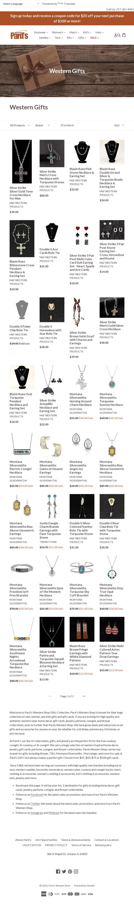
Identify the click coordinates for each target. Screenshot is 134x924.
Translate (69, 3)
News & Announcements (75, 839)
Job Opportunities (46, 839)
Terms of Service (81, 845)
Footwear (42, 32)
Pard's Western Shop (59, 885)
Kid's (88, 32)
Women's (59, 32)
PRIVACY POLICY (56, 845)
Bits (71, 37)
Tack (60, 37)
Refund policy (103, 845)
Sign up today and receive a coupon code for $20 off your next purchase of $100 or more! (67, 18)
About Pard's (23, 839)
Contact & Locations (106, 839)
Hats (100, 32)
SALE (95, 37)
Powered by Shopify (84, 885)
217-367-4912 (125, 9)
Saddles (45, 37)
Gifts (83, 37)
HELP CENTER (32, 845)
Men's (75, 32)
